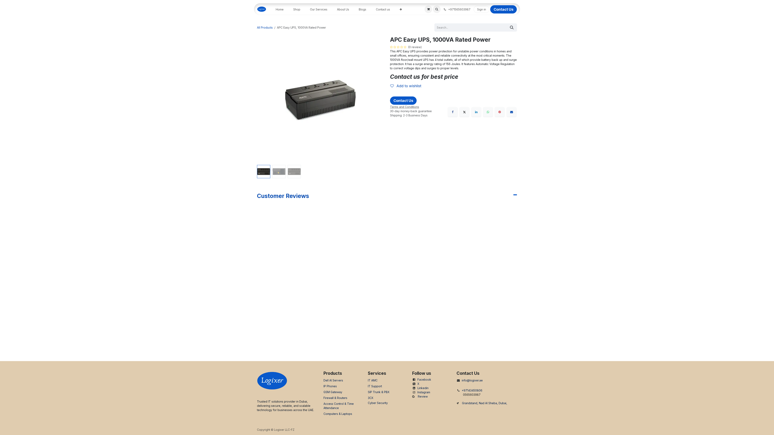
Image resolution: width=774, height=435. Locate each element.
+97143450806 (472, 390)
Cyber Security (378, 403)
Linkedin (423, 388)
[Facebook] (453, 112)
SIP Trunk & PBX (379, 392)
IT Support (375, 386)
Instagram (423, 392)
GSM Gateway (333, 392)
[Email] (511, 112)
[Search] (512, 27)
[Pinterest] (500, 112)
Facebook (424, 379)
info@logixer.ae (472, 380)
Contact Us (503, 9)
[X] (464, 112)
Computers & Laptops (338, 413)
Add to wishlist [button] (408, 86)
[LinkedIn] (476, 112)
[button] (437, 9)
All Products (265, 27)
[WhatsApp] (488, 112)
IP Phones (330, 386)
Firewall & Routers (335, 398)
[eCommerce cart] (428, 9)
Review (423, 396)
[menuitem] (279, 9)
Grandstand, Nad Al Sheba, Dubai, (484, 403)
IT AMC (373, 380)
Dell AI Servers (333, 380)
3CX (370, 398)
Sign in (481, 9)
